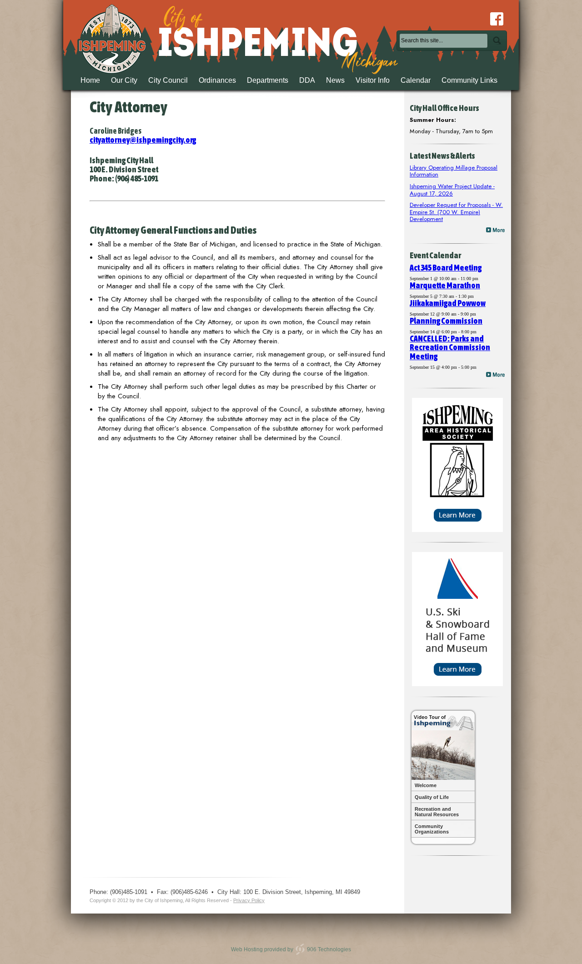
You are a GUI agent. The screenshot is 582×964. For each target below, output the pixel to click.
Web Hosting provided (258, 949)
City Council (168, 80)
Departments (267, 80)
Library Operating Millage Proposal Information (453, 171)
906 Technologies (329, 949)
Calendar (416, 80)
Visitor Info (373, 80)
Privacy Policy (249, 900)
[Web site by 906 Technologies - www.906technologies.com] (300, 949)
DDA (307, 80)
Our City (124, 80)
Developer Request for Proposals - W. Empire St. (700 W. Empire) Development (456, 212)
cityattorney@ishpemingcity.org (143, 140)
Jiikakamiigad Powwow (448, 303)
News (335, 80)
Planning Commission (446, 321)
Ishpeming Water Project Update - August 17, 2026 (452, 190)
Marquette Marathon (445, 285)
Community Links (469, 80)
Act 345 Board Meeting (446, 267)
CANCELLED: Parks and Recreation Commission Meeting (450, 348)
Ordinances (217, 80)
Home (90, 80)
